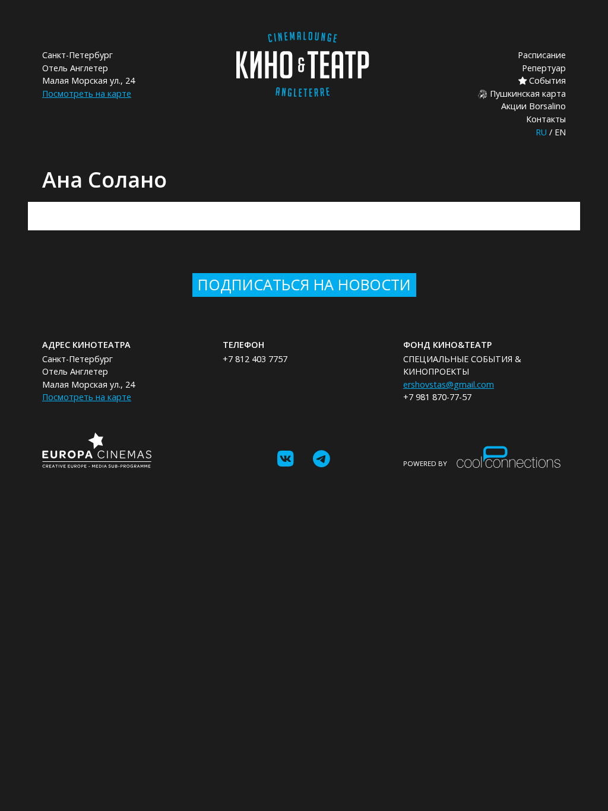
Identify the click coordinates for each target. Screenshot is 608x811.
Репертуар (544, 68)
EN (560, 132)
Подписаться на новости (304, 284)
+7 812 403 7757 (255, 359)
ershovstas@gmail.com (448, 384)
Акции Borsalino (533, 106)
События (546, 80)
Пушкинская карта (526, 93)
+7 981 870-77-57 (437, 397)
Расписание (542, 55)
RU (541, 132)
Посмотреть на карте (86, 93)
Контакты (546, 119)
